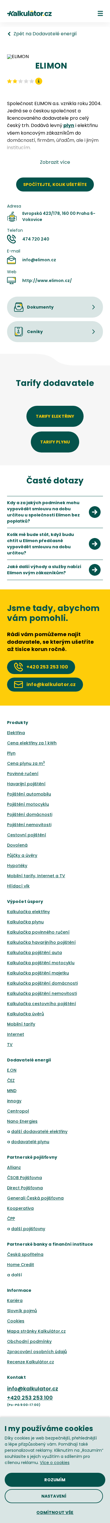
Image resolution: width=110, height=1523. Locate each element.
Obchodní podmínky (29, 1341)
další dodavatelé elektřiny (39, 1131)
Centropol (18, 1111)
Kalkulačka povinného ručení (38, 932)
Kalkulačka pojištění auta (34, 952)
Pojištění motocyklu (28, 804)
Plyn (11, 753)
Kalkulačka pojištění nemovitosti (42, 993)
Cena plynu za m (26, 763)
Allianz (14, 1167)
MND (11, 1091)
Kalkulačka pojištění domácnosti (42, 983)
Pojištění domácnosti (29, 814)
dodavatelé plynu (30, 1142)
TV (10, 1044)
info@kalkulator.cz (32, 1388)
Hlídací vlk (18, 886)
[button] (100, 13)
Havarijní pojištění (26, 784)
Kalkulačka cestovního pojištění (41, 1004)
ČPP (11, 1218)
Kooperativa (20, 1208)
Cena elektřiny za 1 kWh (32, 743)
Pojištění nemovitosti (29, 825)
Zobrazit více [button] (55, 162)
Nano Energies (22, 1121)
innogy (14, 1101)
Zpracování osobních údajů (37, 1352)
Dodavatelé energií (29, 1060)
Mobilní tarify (21, 1024)
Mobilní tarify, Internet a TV (36, 876)
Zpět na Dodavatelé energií (45, 34)
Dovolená (17, 845)
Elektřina (16, 733)
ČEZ (11, 1080)
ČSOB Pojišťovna (24, 1178)
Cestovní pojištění (26, 835)
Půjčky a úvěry (22, 855)
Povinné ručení (22, 774)
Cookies (15, 1321)
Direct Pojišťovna (25, 1188)
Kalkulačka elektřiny (28, 912)
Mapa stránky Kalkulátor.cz (36, 1331)
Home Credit (20, 1265)
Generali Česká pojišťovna (35, 1198)
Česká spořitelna (25, 1254)
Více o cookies (55, 1462)
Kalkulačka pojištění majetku (38, 973)
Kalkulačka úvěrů (25, 1014)
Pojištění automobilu (29, 794)
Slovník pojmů (22, 1311)
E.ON (11, 1070)
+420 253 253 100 (30, 1397)
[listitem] (55, 512)
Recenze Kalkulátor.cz (30, 1362)
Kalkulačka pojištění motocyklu (41, 963)
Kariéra (15, 1300)
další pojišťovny (28, 1229)
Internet (15, 1034)
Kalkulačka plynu (25, 922)
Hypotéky (17, 865)
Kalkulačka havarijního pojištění (41, 942)
